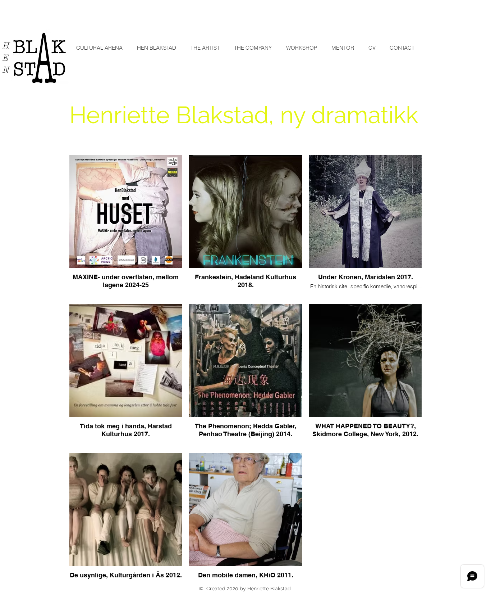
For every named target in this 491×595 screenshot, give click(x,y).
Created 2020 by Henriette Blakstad (248, 588)
